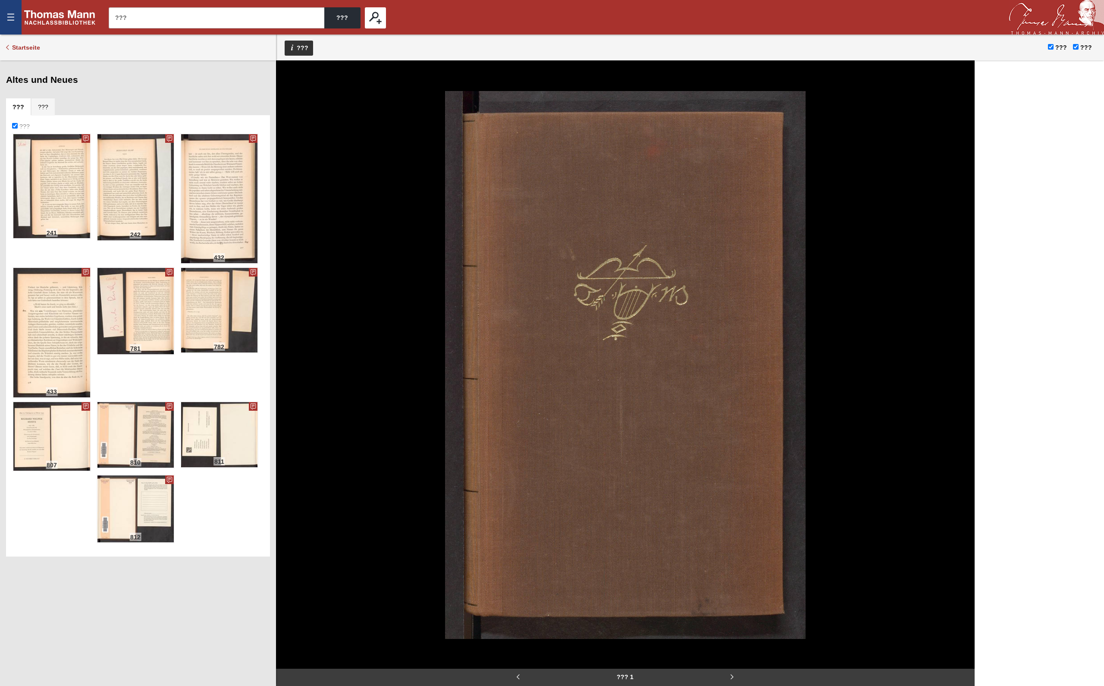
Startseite (26, 47)
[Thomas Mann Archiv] (1056, 17)
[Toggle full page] (288, 151)
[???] (375, 17)
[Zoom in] (288, 125)
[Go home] (288, 99)
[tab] (18, 107)
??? (60, 17)
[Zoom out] (288, 73)
